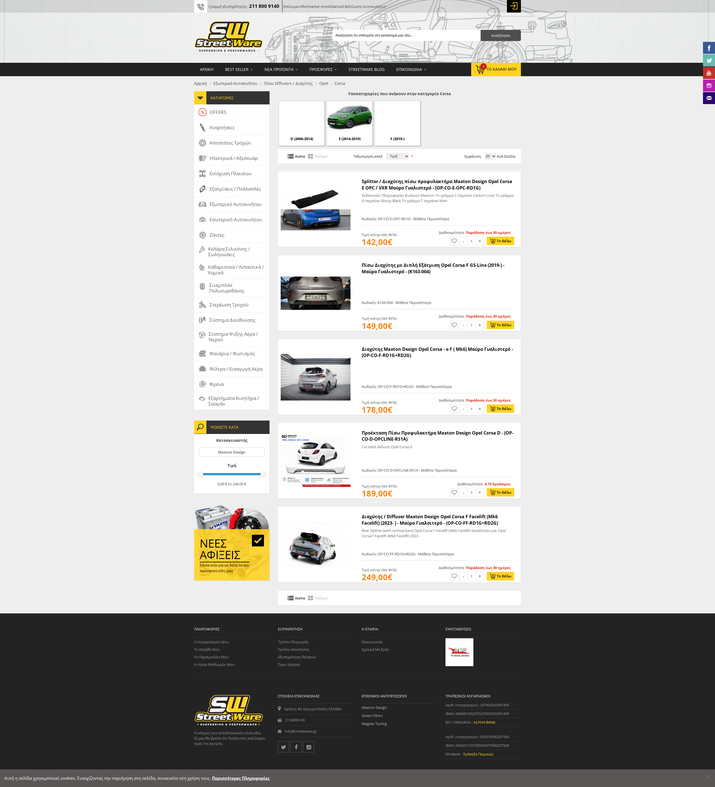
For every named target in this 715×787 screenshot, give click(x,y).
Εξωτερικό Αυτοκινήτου (235, 83)
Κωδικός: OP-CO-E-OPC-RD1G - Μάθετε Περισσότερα (405, 218)
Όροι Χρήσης (289, 664)
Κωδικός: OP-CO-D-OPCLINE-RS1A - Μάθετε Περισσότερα (409, 470)
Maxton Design (232, 452)
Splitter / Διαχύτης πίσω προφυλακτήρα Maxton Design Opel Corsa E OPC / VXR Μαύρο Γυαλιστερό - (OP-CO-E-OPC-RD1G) (437, 184)
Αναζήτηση (500, 35)
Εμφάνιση (472, 156)
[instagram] (308, 746)
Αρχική (200, 83)
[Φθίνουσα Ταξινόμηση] (412, 156)
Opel (323, 83)
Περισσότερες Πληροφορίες (241, 778)
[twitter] (283, 746)
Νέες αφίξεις (220, 549)
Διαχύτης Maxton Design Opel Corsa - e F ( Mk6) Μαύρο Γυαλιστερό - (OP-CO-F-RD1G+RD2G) (437, 352)
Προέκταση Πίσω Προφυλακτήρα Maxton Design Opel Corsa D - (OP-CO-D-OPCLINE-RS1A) (437, 436)
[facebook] (296, 746)
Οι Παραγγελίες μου (211, 656)
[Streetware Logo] (228, 38)
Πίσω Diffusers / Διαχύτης (288, 83)
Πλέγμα (321, 156)
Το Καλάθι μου (207, 649)
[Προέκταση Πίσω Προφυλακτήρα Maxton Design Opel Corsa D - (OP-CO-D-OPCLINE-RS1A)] (315, 425)
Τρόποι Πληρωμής (293, 641)
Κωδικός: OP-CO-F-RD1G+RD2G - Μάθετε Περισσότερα (407, 386)
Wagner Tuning (374, 723)
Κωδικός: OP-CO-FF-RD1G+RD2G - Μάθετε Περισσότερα (408, 553)
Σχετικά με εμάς (375, 649)
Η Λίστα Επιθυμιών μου (214, 664)
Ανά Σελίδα (505, 156)
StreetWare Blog (367, 69)
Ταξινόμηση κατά (367, 156)
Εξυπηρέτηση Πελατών (297, 656)
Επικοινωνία (372, 641)
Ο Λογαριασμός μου (211, 641)
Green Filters (372, 715)
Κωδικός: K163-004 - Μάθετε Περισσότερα (396, 302)
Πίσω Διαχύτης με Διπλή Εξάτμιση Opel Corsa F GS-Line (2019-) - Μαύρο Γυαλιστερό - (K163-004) (433, 268)
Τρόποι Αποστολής (293, 649)
